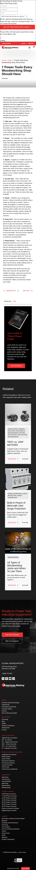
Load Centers (6, 758)
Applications (6, 775)
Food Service (6, 779)
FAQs (3, 835)
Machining (5, 783)
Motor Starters (6, 756)
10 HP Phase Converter (9, 798)
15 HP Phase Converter (9, 800)
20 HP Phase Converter (9, 802)
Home (4, 60)
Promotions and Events (9, 707)
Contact (4, 729)
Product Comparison (8, 725)
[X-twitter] (3, 678)
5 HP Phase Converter (9, 794)
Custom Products (7, 765)
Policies (4, 711)
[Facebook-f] (6, 678)
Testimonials (6, 704)
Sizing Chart (5, 833)
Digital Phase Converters (9, 738)
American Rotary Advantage (10, 702)
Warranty (4, 837)
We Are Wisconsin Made (9, 713)
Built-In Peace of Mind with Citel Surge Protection (16, 505)
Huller (10, 60)
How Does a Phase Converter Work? (13, 818)
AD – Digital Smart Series (10, 742)
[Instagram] (13, 678)
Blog (3, 721)
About (4, 700)
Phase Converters (8, 735)
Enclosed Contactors (8, 763)
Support (4, 816)
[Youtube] (10, 678)
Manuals (4, 820)
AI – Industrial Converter (9, 748)
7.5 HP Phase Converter (9, 796)
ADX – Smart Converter (9, 744)
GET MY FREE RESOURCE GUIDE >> (17, 27)
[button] (29, 47)
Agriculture (5, 777)
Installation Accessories (9, 754)
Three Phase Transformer (10, 769)
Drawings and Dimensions (10, 822)
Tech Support (6, 827)
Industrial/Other (6, 781)
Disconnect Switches (8, 761)
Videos (4, 723)
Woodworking (6, 787)
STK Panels (5, 767)
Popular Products (8, 791)
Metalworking (6, 785)
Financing (5, 719)
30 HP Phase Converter (9, 804)
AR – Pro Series (7, 740)
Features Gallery (7, 709)
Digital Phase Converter (9, 810)
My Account (6, 717)
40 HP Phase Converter (9, 806)
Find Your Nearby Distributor (10, 829)
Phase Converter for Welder (10, 808)
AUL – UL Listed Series (9, 746)
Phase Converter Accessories (12, 752)
